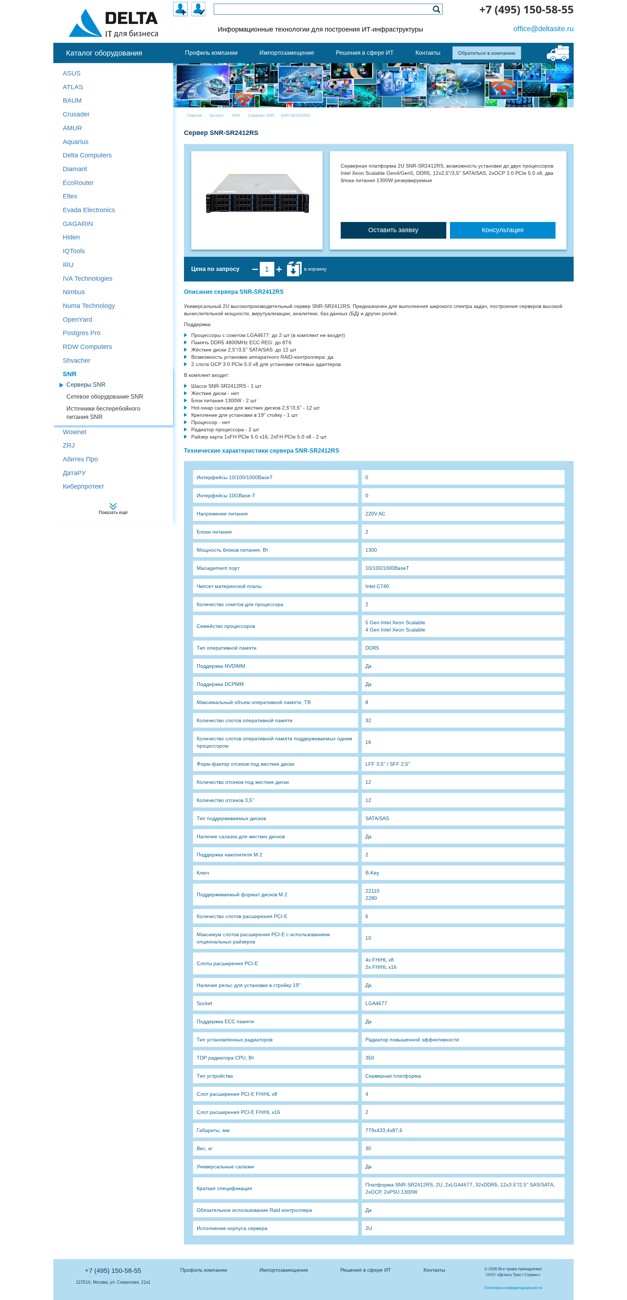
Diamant (75, 169)
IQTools (74, 251)
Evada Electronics (89, 210)
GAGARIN (78, 223)
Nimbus (74, 292)
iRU (68, 264)
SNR (70, 374)
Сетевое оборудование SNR (104, 397)
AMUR (72, 128)
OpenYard (77, 319)
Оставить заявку (393, 230)
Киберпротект (83, 486)
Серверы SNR (86, 385)
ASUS (72, 73)
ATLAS (73, 87)
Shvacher (76, 360)
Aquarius (76, 141)
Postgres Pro (82, 333)
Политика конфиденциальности (513, 1287)
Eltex (70, 196)
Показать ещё (113, 512)
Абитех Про (80, 459)
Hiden (71, 237)
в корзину (315, 269)
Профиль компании (203, 1270)
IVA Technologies (87, 278)
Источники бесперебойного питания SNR (103, 413)
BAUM (72, 100)
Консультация (503, 230)
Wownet (74, 432)
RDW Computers (87, 346)
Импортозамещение (283, 1270)
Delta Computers (87, 155)
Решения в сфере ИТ (365, 1270)
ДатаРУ (74, 473)
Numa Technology (89, 305)
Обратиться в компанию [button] (487, 53)
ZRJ (69, 445)
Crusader (76, 114)
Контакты (434, 1270)
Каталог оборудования (104, 53)
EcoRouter (78, 182)
